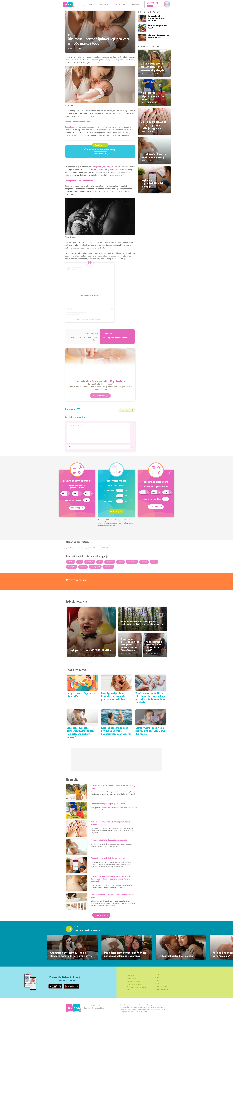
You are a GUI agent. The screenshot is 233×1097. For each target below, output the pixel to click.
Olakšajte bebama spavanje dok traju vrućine (158, 36)
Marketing (158, 978)
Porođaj (154, 562)
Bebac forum (131, 978)
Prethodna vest (92, 333)
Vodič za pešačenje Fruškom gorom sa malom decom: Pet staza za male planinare (142, 623)
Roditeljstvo (71, 567)
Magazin (120, 562)
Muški (122, 485)
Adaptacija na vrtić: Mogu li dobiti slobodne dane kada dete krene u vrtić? (71, 954)
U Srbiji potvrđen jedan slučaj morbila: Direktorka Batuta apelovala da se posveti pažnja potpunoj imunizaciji (111, 878)
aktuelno (70, 562)
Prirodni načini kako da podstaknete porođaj (153, 155)
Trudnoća (83, 567)
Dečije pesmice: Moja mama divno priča (81, 694)
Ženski (114, 485)
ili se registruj (158, 6)
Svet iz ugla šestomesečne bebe (114, 337)
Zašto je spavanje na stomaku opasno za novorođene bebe (112, 895)
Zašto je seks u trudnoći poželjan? (176, 956)
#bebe (70, 547)
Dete (99, 562)
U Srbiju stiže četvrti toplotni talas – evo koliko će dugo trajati (152, 67)
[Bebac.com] (68, 4)
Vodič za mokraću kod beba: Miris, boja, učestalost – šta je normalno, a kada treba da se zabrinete (150, 697)
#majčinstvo (92, 547)
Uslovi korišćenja (161, 986)
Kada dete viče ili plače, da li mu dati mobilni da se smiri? (155, 646)
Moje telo (144, 562)
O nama (157, 975)
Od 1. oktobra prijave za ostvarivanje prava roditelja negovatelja (153, 125)
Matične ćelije (132, 562)
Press (157, 983)
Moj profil (130, 975)
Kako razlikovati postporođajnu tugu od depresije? (156, 18)
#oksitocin (105, 547)
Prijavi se (150, 6)
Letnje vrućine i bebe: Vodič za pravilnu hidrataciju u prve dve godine (150, 730)
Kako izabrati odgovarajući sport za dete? (152, 96)
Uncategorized (95, 567)
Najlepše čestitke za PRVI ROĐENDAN (90, 650)
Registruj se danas (99, 395)
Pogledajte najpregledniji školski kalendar (152, 183)
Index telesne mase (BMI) (136, 984)
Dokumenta (109, 562)
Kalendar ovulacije (133, 981)
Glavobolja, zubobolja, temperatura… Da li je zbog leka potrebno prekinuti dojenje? (81, 732)
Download (158, 980)
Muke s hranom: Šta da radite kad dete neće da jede (83, 338)
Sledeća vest (109, 333)
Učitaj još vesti (100, 915)
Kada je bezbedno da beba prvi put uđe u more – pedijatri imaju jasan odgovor (116, 730)
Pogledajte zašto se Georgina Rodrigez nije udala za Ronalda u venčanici (125, 954)
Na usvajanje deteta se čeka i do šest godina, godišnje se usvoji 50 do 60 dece (130, 644)
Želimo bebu (108, 567)
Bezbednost (89, 562)
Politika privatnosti (161, 989)
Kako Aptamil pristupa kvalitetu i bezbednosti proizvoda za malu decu (113, 696)
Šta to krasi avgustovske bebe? (157, 26)
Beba (73, 35)
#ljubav (80, 547)
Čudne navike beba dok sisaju (100, 149)
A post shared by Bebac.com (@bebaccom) (89, 319)
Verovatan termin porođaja (136, 987)
